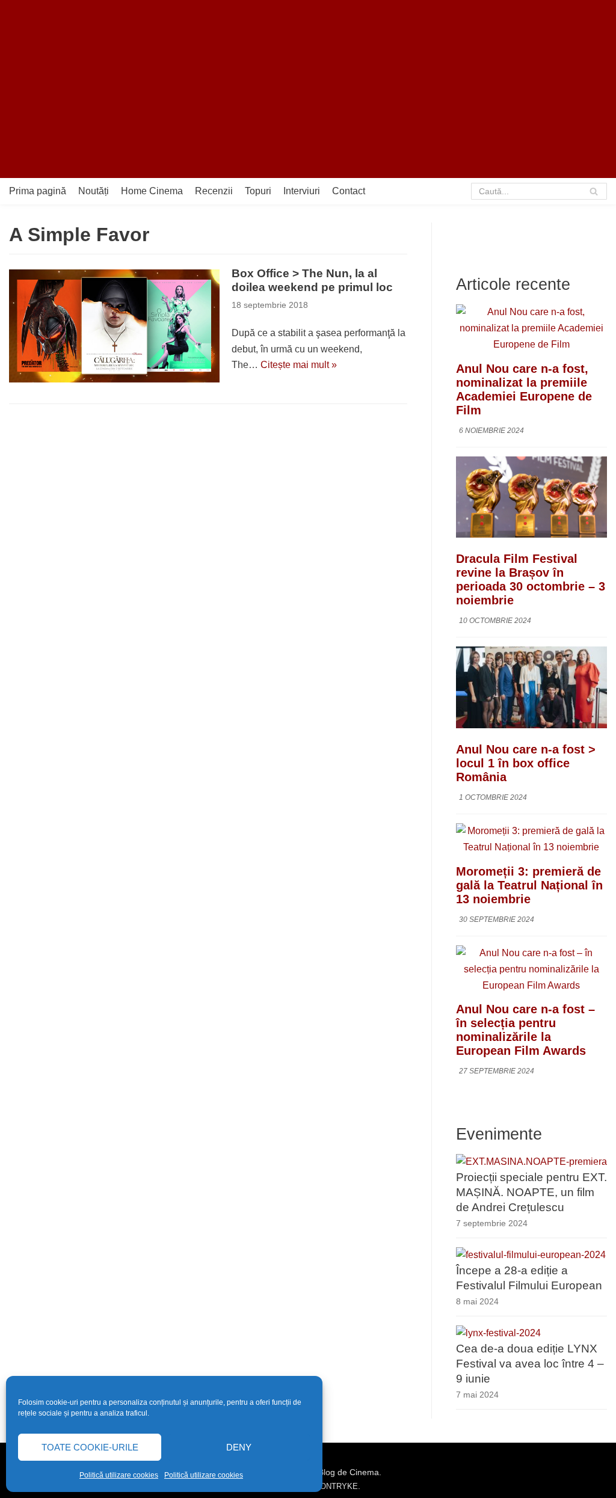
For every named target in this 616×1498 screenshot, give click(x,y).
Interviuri (301, 191)
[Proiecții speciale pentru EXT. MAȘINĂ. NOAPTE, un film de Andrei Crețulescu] (531, 1161)
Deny (238, 1447)
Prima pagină (37, 191)
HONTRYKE (336, 1486)
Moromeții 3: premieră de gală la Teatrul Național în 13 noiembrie (529, 885)
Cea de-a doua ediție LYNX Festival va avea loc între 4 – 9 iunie (530, 1363)
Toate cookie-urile (90, 1447)
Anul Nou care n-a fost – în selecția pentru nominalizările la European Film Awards (525, 1029)
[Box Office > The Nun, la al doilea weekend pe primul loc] (114, 325)
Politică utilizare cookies (118, 1475)
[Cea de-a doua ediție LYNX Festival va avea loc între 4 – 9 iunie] (498, 1333)
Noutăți (93, 191)
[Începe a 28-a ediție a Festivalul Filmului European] (531, 1255)
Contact (348, 191)
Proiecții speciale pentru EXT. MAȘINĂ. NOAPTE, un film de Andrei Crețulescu (531, 1192)
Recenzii (214, 191)
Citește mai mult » (298, 365)
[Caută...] (539, 191)
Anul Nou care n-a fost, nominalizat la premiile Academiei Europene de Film (524, 389)
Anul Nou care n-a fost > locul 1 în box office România (526, 763)
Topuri (258, 191)
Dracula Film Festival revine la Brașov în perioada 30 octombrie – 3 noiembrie (530, 579)
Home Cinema (152, 191)
